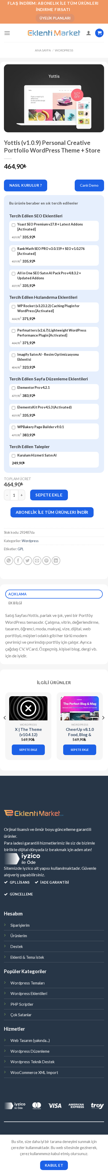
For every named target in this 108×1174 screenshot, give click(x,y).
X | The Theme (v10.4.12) (28, 732)
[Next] (103, 728)
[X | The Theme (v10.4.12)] (28, 708)
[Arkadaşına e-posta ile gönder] (37, 560)
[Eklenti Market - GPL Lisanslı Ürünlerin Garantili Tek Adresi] (54, 33)
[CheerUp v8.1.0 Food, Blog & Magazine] (80, 708)
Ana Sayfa (43, 50)
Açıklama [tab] (17, 594)
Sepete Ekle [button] (28, 749)
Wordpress (64, 50)
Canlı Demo (89, 185)
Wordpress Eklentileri (28, 993)
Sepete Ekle (48, 494)
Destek (16, 946)
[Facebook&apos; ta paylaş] (18, 560)
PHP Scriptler (22, 1004)
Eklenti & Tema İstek (27, 957)
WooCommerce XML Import (34, 1072)
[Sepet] (99, 33)
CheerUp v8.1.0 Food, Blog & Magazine (80, 734)
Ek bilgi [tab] (15, 603)
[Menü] (7, 33)
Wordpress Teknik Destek (32, 1062)
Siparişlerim (20, 925)
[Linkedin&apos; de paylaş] (56, 560)
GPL (21, 549)
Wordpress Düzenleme (30, 1051)
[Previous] (5, 728)
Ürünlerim (18, 936)
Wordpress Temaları (27, 983)
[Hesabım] (88, 33)
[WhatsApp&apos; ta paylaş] (8, 560)
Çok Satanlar (21, 1015)
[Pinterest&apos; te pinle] (46, 560)
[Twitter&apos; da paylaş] (27, 560)
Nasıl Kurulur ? (25, 185)
